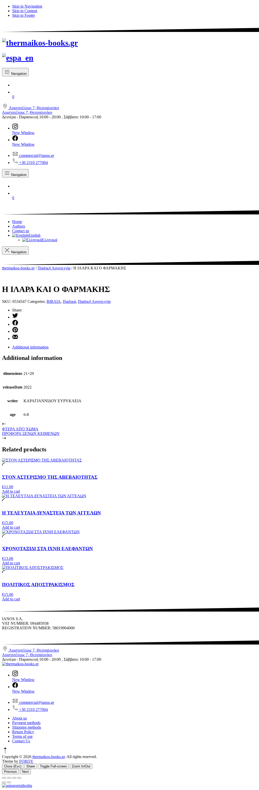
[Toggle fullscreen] (14, 778)
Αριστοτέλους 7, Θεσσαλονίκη (27, 112)
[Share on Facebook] (134, 323)
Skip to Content (24, 11)
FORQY (26, 761)
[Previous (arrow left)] (4, 782)
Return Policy (23, 732)
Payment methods (26, 723)
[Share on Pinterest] (134, 330)
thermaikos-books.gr (18, 268)
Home (17, 221)
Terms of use (22, 736)
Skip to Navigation (27, 6)
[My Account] (134, 83)
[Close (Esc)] (4, 778)
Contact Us (21, 741)
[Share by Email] (134, 337)
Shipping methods (26, 727)
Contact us (20, 231)
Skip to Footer (23, 15)
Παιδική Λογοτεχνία (54, 268)
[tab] (134, 347)
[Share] (9, 778)
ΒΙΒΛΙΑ (54, 301)
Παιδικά (69, 301)
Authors (18, 226)
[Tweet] (134, 316)
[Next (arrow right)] (9, 782)
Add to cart (11, 491)
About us (19, 718)
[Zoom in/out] (19, 778)
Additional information (30, 347)
